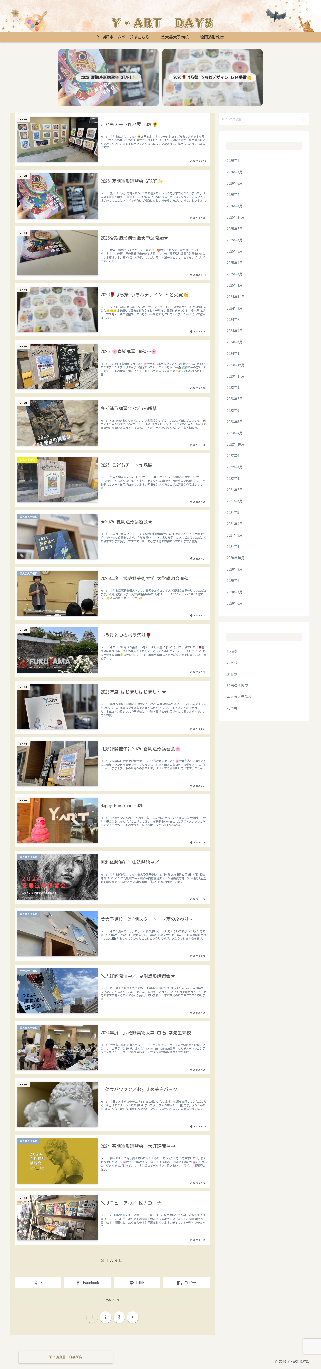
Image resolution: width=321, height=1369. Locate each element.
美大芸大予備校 (269, 1353)
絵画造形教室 (296, 1353)
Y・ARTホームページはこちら (229, 1353)
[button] (186, 1282)
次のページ (112, 1300)
